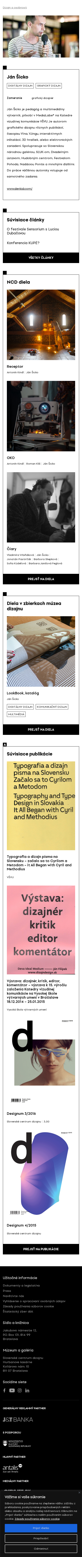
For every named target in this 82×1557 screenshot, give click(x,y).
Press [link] (7, 1291)
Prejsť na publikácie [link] (41, 1249)
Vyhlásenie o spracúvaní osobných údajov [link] (34, 1301)
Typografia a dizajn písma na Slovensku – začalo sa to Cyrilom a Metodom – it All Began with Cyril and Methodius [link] (39, 863)
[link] (41, 36)
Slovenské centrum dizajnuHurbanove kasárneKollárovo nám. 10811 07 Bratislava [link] (23, 1364)
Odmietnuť (41, 1548)
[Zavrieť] (79, 1492)
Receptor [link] (15, 366)
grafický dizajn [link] (48, 85)
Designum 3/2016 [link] (21, 1114)
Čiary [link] (11, 549)
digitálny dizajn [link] (20, 85)
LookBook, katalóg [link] (23, 693)
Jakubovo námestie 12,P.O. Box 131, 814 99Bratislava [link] (20, 1335)
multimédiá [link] (16, 714)
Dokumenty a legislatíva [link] (21, 1285)
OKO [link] (11, 458)
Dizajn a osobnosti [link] (15, 7)
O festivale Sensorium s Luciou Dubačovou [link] (33, 231)
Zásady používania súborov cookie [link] (37, 1519)
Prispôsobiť (41, 1538)
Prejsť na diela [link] (41, 579)
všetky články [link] (41, 258)
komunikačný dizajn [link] (52, 706)
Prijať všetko (41, 1528)
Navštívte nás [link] (13, 1296)
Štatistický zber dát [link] (18, 1311)
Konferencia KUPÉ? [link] (23, 243)
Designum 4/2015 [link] (21, 1225)
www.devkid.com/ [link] (19, 188)
